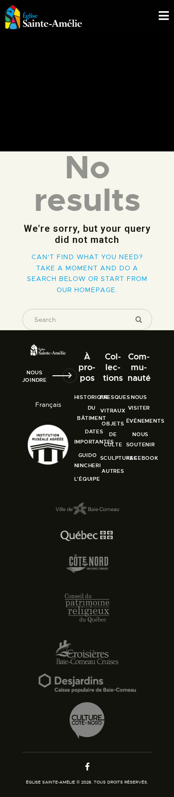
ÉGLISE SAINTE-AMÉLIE (50, 782)
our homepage (86, 290)
